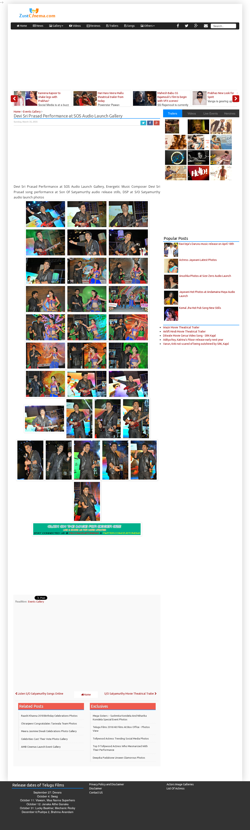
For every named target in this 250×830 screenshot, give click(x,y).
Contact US (96, 792)
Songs (131, 25)
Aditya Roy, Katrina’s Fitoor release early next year (193, 339)
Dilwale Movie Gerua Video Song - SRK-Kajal (189, 335)
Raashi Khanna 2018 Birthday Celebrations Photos (49, 715)
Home (23, 25)
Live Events (211, 113)
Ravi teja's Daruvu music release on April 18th (206, 243)
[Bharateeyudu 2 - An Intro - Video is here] (199, 126)
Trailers (113, 25)
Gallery (56, 25)
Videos (76, 25)
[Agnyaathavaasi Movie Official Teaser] (176, 173)
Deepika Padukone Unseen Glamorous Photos (119, 757)
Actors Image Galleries (180, 784)
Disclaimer (95, 788)
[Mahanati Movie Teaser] (199, 157)
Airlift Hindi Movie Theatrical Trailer (184, 331)
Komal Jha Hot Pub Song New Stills (200, 307)
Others (148, 25)
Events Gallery (36, 601)
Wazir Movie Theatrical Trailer (181, 327)
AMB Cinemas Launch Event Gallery (41, 746)
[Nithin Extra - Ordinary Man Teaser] (221, 126)
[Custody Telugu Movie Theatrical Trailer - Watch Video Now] (176, 142)
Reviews (95, 25)
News (39, 25)
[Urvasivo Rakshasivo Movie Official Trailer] (199, 142)
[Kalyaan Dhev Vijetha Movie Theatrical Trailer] (176, 157)
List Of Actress (176, 788)
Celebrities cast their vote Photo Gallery (44, 739)
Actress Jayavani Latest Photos (198, 259)
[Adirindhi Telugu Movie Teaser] (221, 173)
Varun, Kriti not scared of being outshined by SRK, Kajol (196, 343)
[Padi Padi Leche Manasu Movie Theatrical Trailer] (221, 142)
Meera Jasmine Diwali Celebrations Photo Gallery (49, 731)
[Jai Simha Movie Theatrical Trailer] (221, 157)
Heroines (229, 113)
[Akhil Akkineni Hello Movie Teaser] (199, 173)
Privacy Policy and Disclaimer (106, 784)
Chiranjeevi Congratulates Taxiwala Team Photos (49, 723)
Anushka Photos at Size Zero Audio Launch (205, 275)
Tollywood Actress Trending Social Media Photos (121, 738)
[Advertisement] (125, 60)
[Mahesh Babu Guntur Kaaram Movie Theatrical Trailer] (176, 126)
